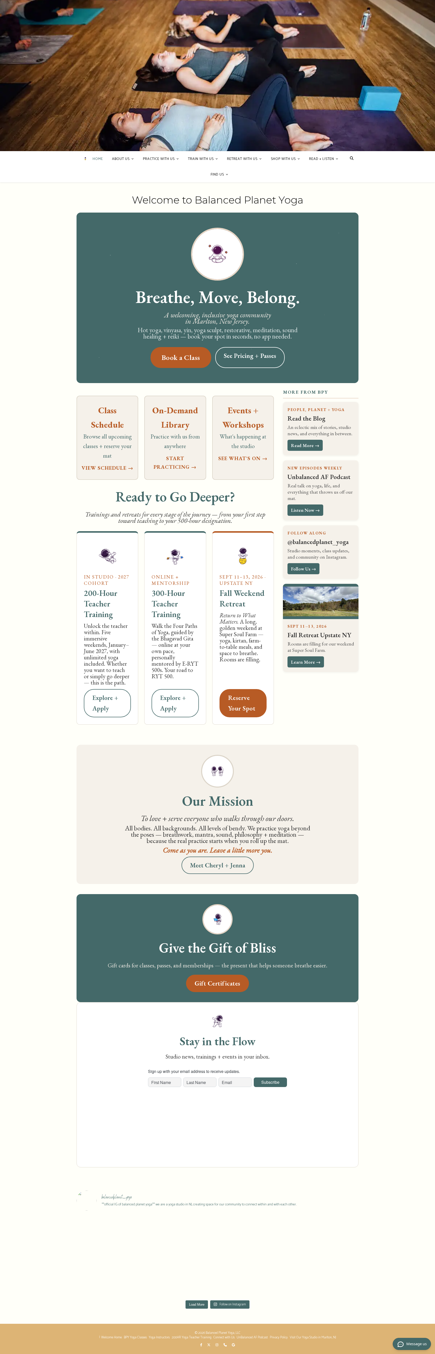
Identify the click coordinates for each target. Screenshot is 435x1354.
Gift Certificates (217, 983)
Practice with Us (159, 159)
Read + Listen (321, 159)
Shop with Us (283, 159)
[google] (233, 1345)
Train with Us (201, 159)
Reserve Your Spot (242, 703)
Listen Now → (305, 510)
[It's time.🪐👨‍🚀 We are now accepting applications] (253, 1236)
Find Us (217, 175)
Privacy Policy (279, 1337)
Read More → (305, 445)
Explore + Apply (105, 703)
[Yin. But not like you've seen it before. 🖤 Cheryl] (111, 1277)
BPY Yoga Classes (135, 1337)
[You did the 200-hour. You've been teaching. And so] (182, 1236)
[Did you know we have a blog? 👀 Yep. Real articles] (324, 1236)
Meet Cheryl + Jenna (217, 865)
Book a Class (181, 357)
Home (98, 159)
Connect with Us (224, 1337)
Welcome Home (111, 1337)
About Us (121, 159)
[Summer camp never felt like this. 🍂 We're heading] (182, 1277)
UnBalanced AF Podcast (252, 1337)
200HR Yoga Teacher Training (191, 1337)
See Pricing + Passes (250, 356)
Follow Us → (303, 569)
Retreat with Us (242, 159)
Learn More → (305, 662)
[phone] (226, 1345)
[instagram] (217, 1345)
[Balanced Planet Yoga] (85, 158)
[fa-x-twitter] (209, 1345)
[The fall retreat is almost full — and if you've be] (111, 1236)
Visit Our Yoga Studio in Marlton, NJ (313, 1337)
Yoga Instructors (159, 1337)
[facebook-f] (201, 1345)
